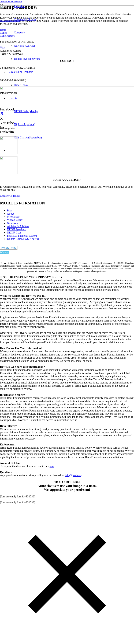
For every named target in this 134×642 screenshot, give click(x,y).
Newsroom (13, 223)
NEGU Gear (14, 232)
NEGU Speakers (16, 229)
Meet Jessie (13, 216)
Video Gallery (15, 219)
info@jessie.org (73, 475)
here (52, 466)
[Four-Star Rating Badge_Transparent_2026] (8, 172)
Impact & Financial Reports (22, 235)
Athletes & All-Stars (18, 226)
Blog (9, 210)
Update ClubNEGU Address (23, 238)
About (10, 213)
